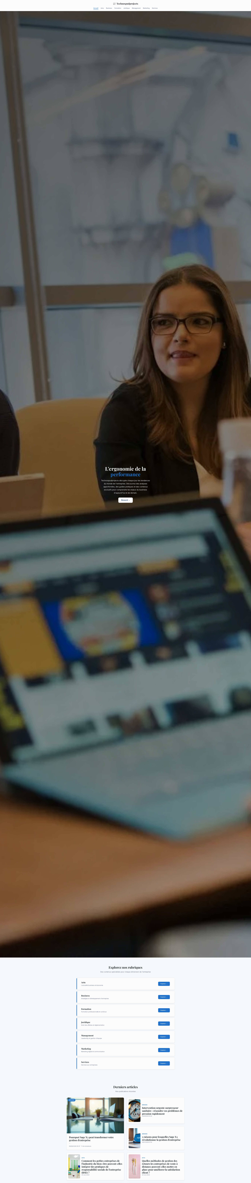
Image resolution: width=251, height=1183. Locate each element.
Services (155, 8)
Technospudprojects (125, 3)
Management (136, 8)
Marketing (146, 8)
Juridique (126, 8)
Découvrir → (125, 500)
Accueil (95, 8)
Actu (102, 8)
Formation (117, 8)
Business (109, 8)
